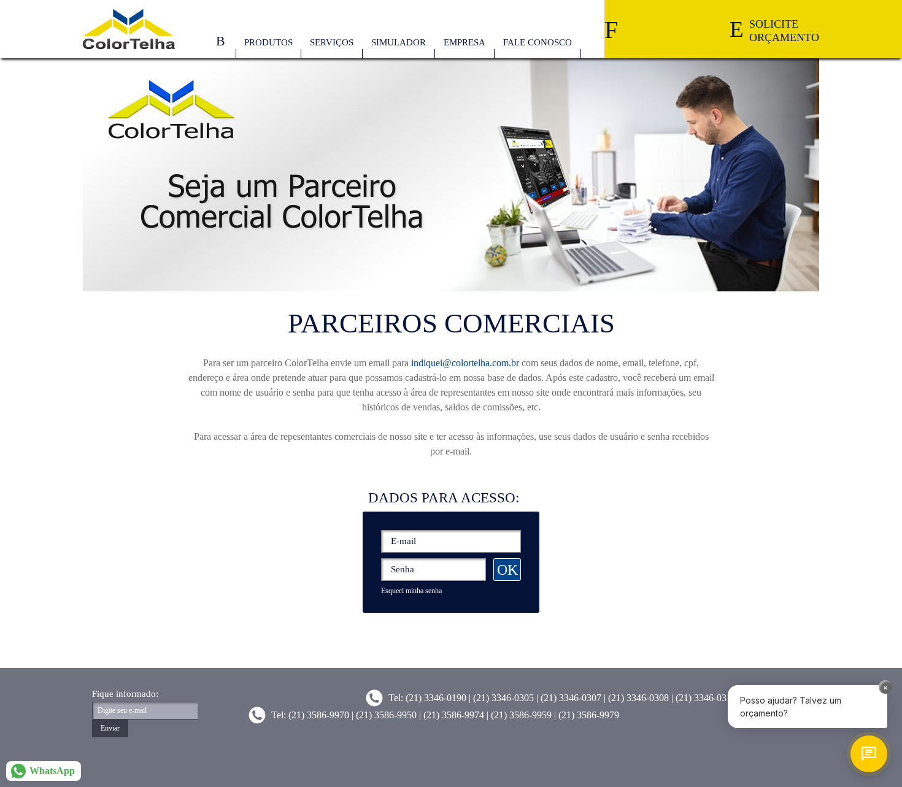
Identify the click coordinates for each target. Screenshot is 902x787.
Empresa (464, 42)
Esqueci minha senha (411, 590)
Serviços (331, 42)
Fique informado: (125, 694)
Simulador (398, 42)
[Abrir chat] (868, 753)
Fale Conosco (537, 42)
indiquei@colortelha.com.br (465, 363)
